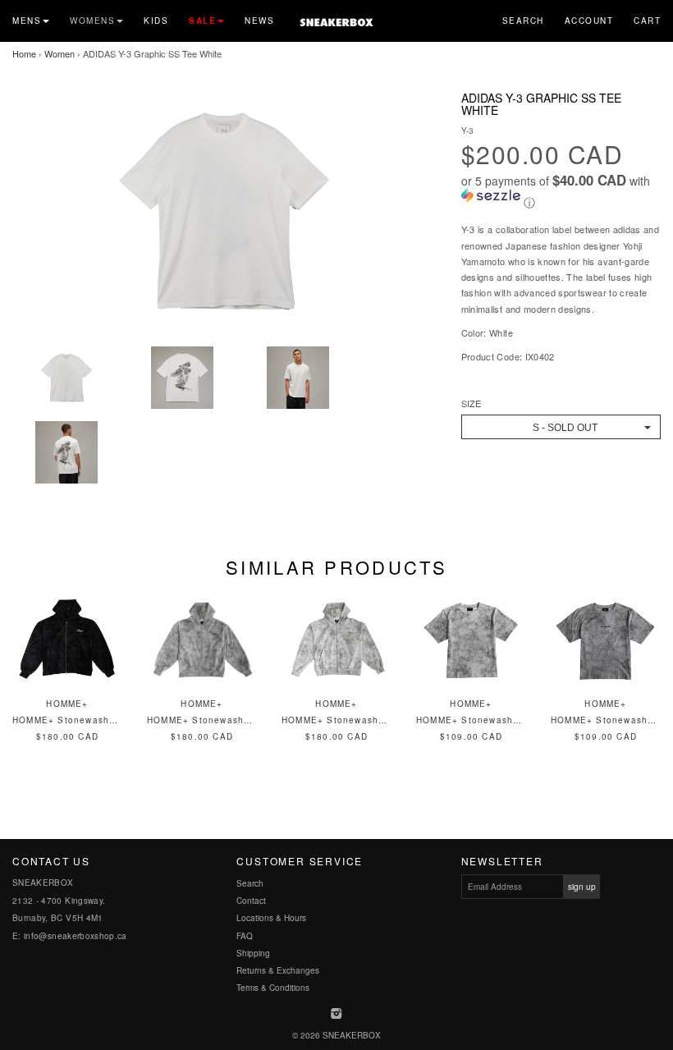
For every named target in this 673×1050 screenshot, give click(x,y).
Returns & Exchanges (277, 970)
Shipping (253, 953)
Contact (251, 900)
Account (589, 20)
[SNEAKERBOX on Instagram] (336, 1014)
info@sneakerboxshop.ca (75, 936)
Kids (156, 20)
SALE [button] (202, 20)
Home (24, 53)
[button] (561, 191)
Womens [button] (92, 20)
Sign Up (582, 886)
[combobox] (561, 427)
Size (471, 403)
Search (523, 20)
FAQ (244, 936)
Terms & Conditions (272, 987)
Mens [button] (26, 20)
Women (59, 53)
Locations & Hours (271, 918)
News (259, 20)
